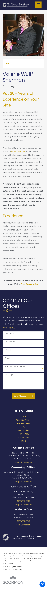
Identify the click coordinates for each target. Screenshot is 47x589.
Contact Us (23, 437)
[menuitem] (23, 416)
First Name (10, 333)
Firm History (23, 434)
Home (23, 416)
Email (7, 358)
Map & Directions (23, 525)
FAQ (23, 427)
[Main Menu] (38, 4)
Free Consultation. (30, 284)
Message (9, 375)
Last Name (10, 342)
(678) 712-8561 (9, 328)
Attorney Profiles (23, 420)
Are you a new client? (15, 366)
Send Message (20, 396)
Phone (8, 350)
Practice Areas (23, 423)
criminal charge (18, 151)
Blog (23, 441)
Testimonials (23, 430)
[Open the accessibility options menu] (42, 584)
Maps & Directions (23, 462)
